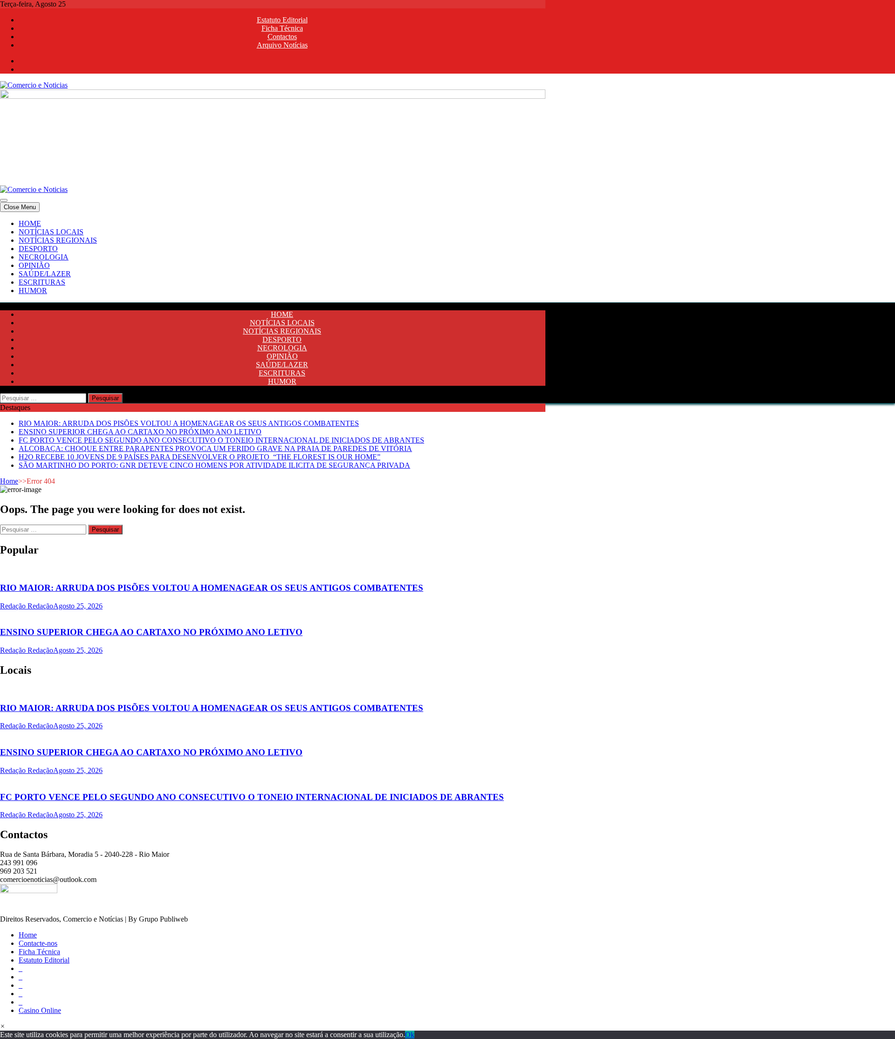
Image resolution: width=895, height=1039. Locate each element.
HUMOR (33, 290)
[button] (2, 1026)
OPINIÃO (34, 265)
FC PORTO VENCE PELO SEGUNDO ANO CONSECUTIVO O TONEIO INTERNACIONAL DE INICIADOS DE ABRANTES (221, 440)
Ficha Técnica (282, 28)
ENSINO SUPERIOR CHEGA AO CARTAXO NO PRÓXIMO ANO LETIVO (140, 432)
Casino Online (40, 1010)
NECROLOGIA (44, 257)
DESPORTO (38, 249)
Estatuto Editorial (282, 20)
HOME (30, 223)
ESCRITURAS (42, 282)
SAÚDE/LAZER (45, 274)
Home (9, 481)
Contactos (282, 37)
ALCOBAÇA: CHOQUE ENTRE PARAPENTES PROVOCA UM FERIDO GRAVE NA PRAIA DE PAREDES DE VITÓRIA (215, 448)
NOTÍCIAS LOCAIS (51, 232)
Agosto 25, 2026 (78, 606)
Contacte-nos (38, 943)
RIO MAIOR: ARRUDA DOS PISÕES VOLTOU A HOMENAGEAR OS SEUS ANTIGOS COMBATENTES (189, 423)
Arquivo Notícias (282, 45)
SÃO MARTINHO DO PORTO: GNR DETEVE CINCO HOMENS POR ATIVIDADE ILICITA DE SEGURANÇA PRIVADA (214, 465)
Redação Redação (26, 606)
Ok (409, 1035)
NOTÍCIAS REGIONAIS (58, 240)
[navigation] (447, 257)
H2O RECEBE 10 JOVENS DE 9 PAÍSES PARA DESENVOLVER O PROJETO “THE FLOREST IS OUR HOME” (199, 457)
